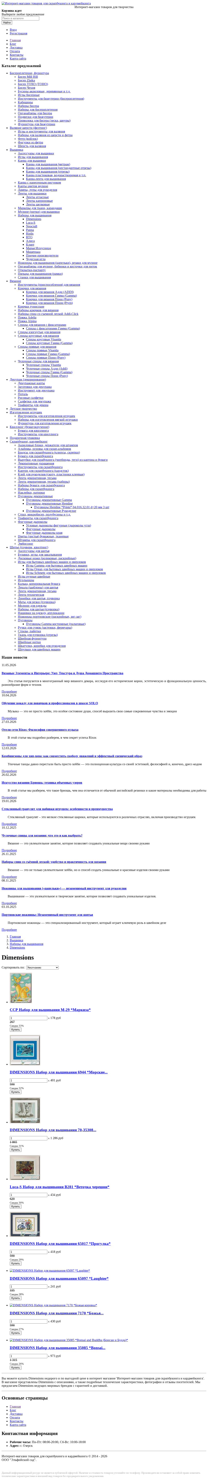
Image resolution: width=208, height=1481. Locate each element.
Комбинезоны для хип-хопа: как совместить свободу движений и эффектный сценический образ (72, 756)
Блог (13, 44)
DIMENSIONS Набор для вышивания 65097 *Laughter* (59, 1278)
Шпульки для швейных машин (39, 649)
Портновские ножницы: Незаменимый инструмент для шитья (47, 914)
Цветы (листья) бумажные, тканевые (43, 536)
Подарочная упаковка (25, 438)
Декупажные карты (31, 383)
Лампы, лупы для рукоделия (37, 190)
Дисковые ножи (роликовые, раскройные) (47, 558)
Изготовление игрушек (26, 412)
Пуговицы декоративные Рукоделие (51, 511)
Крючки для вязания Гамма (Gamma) (51, 295)
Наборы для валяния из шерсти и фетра (45, 135)
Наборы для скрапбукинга (36, 489)
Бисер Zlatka (26, 80)
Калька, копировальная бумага (39, 583)
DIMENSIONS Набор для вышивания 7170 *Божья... (57, 1313)
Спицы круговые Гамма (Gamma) (49, 343)
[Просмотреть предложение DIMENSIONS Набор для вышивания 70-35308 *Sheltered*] (25, 1122)
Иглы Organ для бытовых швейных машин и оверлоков (64, 569)
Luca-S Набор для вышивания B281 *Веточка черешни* (59, 1187)
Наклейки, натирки (31, 492)
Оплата (15, 51)
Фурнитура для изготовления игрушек (45, 423)
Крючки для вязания (32, 288)
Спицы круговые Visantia (43, 339)
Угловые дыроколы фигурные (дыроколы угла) (58, 525)
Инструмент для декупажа (36, 390)
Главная (15, 40)
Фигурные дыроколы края (44, 532)
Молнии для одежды (32, 605)
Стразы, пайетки (29, 631)
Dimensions (33, 219)
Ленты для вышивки (32, 193)
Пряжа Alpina (27, 321)
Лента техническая (31, 594)
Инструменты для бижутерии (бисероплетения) (51, 98)
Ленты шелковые (38, 204)
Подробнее (9, 691)
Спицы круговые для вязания (38, 335)
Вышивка (16, 149)
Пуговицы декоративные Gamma (49, 500)
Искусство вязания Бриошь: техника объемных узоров (42, 782)
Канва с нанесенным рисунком (39, 182)
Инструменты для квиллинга (38, 434)
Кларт (30, 244)
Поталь (23, 394)
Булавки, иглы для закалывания (40, 554)
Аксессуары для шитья (33, 551)
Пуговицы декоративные (35, 496)
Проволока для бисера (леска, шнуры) (44, 120)
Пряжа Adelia (27, 317)
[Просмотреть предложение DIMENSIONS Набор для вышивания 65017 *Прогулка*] (25, 1235)
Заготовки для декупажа (35, 386)
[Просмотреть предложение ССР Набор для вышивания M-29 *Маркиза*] (21, 1002)
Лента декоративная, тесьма (37, 478)
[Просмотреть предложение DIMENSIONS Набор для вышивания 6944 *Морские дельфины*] (25, 1064)
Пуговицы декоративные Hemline (49, 503)
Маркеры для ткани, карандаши (40, 208)
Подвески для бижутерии (35, 117)
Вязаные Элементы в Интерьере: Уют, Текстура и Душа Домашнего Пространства (62, 673)
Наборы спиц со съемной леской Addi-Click (48, 314)
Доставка (16, 47)
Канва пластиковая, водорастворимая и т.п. (56, 175)
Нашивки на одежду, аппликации (41, 613)
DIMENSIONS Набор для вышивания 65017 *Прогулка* (60, 1243)
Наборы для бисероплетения (37, 109)
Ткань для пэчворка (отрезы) (38, 635)
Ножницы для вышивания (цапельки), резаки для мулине (58, 262)
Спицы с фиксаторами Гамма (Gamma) (53, 328)
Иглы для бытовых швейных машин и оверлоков (52, 562)
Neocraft (31, 226)
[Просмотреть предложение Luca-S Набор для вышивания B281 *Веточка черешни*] (25, 1179)
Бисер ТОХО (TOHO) (33, 84)
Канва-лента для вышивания (46, 179)
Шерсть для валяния (32, 146)
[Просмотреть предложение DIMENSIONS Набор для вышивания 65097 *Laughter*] (50, 1270)
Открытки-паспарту (32, 270)
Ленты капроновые (39, 200)
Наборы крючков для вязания (38, 310)
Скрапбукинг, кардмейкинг (29, 441)
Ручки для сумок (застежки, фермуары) (45, 627)
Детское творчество (23, 408)
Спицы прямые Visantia (42, 350)
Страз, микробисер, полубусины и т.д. (44, 514)
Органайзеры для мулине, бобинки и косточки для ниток (57, 266)
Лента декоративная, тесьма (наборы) (44, 481)
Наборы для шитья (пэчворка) (38, 609)
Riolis (30, 233)
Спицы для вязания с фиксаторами (42, 324)
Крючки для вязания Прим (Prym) (49, 303)
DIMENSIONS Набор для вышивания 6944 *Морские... (59, 1072)
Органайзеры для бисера (35, 113)
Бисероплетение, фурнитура (29, 73)
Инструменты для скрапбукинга (40, 467)
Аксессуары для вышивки (36, 153)
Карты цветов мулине (33, 186)
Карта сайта (18, 58)
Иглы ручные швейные (34, 576)
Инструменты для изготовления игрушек (46, 416)
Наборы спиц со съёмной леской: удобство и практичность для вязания (54, 862)
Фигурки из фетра (30, 142)
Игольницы (26, 580)
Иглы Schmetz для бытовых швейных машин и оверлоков (66, 573)
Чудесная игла (36, 259)
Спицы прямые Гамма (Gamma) (48, 354)
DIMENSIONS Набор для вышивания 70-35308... (53, 1130)
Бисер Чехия (26, 87)
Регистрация (18, 33)
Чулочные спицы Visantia (43, 365)
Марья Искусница (38, 248)
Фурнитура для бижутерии (36, 124)
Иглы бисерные (29, 95)
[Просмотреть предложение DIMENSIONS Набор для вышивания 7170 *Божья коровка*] (53, 1305)
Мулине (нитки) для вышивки (39, 211)
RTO (29, 237)
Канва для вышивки (32, 160)
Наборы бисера (28, 106)
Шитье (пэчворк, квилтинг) (29, 547)
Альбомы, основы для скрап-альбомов (44, 449)
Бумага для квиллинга (33, 430)
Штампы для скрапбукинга (36, 540)
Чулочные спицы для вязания (38, 361)
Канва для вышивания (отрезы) (47, 171)
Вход (13, 29)
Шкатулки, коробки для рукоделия (42, 645)
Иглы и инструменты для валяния (41, 131)
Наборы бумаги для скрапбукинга (41, 485)
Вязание (15, 281)
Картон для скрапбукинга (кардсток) (43, 470)
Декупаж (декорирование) (28, 379)
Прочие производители (42, 255)
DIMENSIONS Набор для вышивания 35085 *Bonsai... (57, 1348)
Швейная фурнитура (32, 638)
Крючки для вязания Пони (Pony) (49, 299)
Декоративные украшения (36, 463)
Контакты (16, 55)
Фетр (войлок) (28, 138)
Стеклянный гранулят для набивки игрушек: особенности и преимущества (57, 809)
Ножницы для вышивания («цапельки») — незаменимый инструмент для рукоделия (64, 888)
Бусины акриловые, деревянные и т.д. (44, 91)
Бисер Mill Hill (28, 76)
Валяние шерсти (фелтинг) (28, 127)
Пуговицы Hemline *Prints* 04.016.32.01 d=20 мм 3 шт (71, 507)
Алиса (30, 241)
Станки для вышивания (34, 277)
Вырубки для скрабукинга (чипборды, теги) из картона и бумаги (63, 459)
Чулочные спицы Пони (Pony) (47, 376)
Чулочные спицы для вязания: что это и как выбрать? (42, 835)
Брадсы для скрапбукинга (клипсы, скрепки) (49, 452)
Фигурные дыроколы (32, 521)
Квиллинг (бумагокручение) (29, 427)
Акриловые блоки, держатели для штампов (48, 445)
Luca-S (30, 222)
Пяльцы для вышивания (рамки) (40, 273)
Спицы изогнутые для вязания (39, 332)
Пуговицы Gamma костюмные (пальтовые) (56, 624)
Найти (7, 22)
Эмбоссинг (25, 543)
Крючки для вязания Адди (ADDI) (50, 292)
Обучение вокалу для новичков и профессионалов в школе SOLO (50, 703)
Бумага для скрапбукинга (35, 456)
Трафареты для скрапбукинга (38, 518)
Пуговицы (25, 620)
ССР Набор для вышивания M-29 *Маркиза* (50, 1010)
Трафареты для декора (33, 405)
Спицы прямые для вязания (37, 346)
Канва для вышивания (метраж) (48, 164)
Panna (30, 230)
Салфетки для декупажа (34, 401)
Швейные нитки (29, 642)
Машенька (33, 252)
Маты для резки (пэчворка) (36, 602)
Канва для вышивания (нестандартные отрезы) (58, 168)
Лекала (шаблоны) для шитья (38, 587)
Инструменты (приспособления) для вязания (49, 284)
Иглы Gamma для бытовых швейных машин (56, 565)
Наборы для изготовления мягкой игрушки (48, 419)
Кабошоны (25, 102)
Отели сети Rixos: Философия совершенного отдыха (40, 729)
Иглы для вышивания (33, 157)
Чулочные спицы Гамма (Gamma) (49, 372)
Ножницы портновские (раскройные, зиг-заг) (49, 616)
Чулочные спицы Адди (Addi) (46, 368)
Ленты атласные (37, 197)
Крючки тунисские (31, 306)
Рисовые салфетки (30, 397)
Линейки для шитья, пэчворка (39, 598)
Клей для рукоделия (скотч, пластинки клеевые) (51, 474)
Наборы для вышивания (34, 215)
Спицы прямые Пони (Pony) (45, 357)
